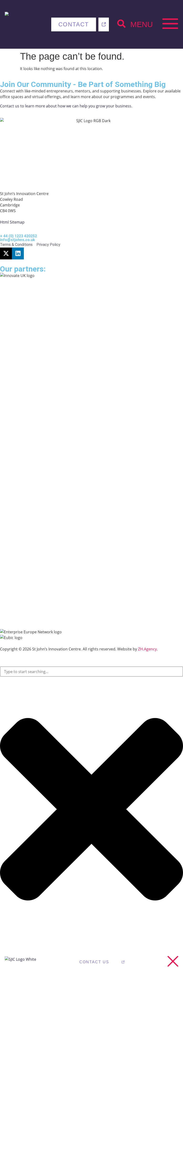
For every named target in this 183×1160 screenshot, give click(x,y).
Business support (28, 1086)
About (80, 997)
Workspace (153, 997)
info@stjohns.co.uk (17, 240)
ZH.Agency (147, 649)
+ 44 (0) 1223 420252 (18, 236)
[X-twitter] (6, 253)
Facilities (148, 1082)
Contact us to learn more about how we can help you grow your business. (66, 106)
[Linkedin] (18, 253)
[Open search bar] (121, 23)
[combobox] (91, 672)
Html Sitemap (12, 222)
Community (92, 1082)
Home (18, 997)
